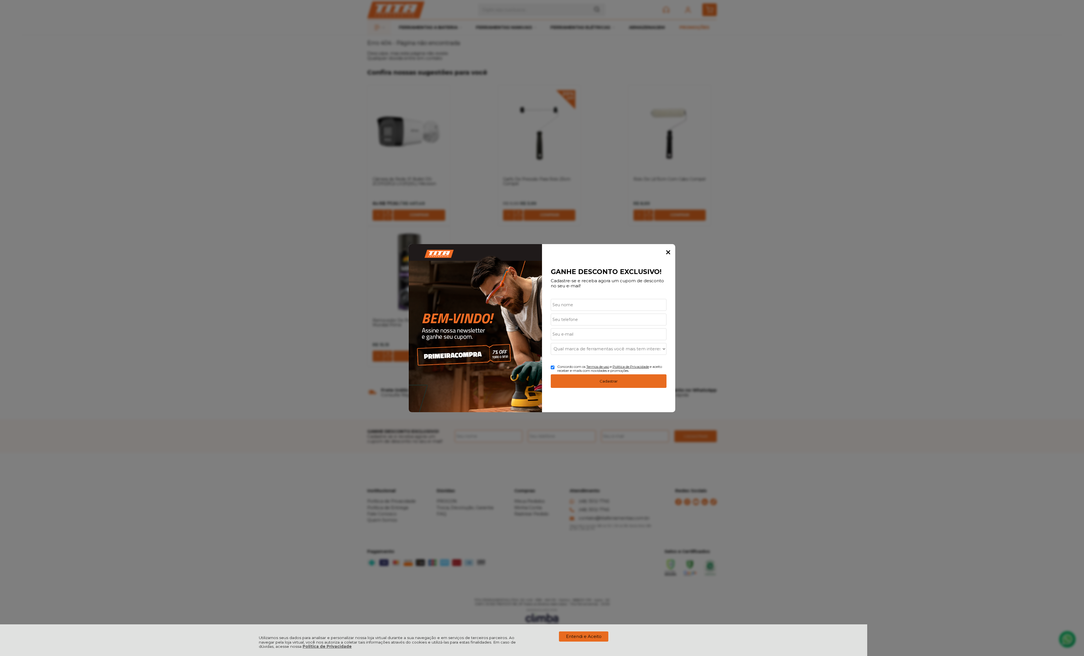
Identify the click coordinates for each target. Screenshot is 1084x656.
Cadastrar (609, 381)
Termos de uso (597, 366)
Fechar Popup (668, 252)
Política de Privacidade (327, 646)
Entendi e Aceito (584, 636)
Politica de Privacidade (631, 366)
